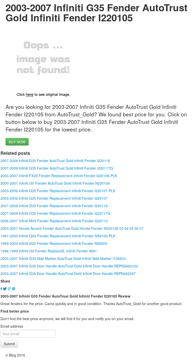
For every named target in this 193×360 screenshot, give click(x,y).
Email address (12, 326)
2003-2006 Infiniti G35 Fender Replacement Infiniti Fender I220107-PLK (58, 190)
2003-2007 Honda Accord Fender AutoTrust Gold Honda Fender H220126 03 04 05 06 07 (72, 228)
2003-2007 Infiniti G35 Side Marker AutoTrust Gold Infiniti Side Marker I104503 (63, 258)
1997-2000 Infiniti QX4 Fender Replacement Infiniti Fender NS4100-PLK (58, 235)
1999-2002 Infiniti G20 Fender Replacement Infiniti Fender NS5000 (54, 243)
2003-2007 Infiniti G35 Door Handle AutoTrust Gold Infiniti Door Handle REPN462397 (68, 273)
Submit (9, 343)
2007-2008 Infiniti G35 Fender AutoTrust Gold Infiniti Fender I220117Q (57, 168)
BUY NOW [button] (17, 141)
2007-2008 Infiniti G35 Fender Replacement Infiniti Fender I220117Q (55, 213)
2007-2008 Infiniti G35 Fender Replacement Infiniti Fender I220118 (54, 205)
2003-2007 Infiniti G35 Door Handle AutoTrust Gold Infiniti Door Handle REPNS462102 (69, 265)
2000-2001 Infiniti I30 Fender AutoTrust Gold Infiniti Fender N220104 (55, 183)
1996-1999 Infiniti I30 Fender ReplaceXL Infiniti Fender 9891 (49, 250)
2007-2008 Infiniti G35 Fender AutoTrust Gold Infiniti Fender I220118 (55, 160)
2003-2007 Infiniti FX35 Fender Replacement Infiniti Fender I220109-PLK (59, 175)
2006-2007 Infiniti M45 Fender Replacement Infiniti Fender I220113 (54, 220)
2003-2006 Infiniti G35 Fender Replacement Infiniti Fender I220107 (54, 198)
